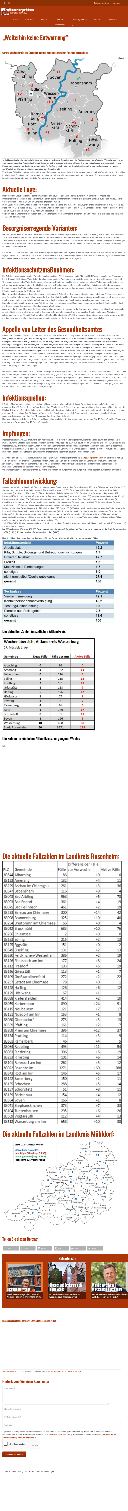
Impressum (29, 1471)
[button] (72, 24)
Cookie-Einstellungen (45, 1471)
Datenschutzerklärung (13, 1471)
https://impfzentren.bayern (94, 458)
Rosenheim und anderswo (63, 1371)
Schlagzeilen (77, 1371)
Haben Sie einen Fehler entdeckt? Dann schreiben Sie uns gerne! (29, 1320)
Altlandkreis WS (47, 1371)
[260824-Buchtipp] (24, 1263)
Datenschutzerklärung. (62, 1435)
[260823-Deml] (67, 1263)
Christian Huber (11, 1371)
